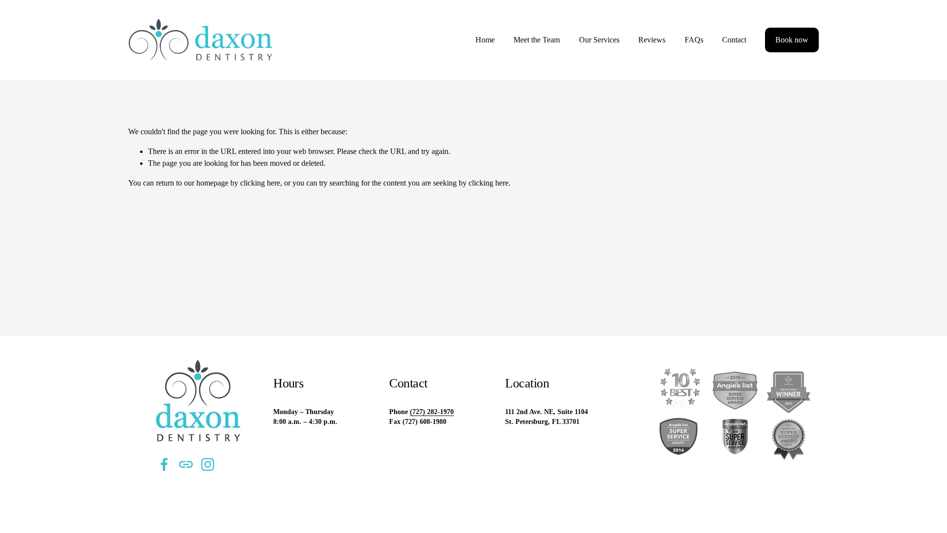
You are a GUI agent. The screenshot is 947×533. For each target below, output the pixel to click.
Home (485, 40)
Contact (734, 40)
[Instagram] (208, 464)
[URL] (186, 464)
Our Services (599, 40)
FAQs (694, 40)
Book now (791, 40)
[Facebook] (164, 464)
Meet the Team (536, 40)
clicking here (260, 183)
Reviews (651, 40)
